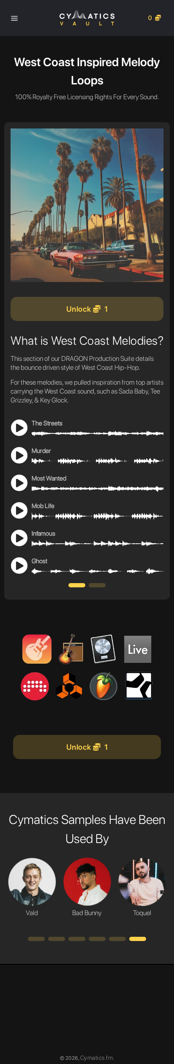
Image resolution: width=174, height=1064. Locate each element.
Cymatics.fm (96, 1057)
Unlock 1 (87, 308)
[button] (76, 585)
